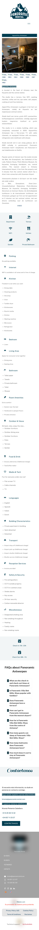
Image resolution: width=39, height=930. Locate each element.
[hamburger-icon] (29, 23)
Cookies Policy (28, 910)
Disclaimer (28, 914)
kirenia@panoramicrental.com (13, 799)
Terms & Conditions (14, 914)
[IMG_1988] (4, 77)
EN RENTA (7, 860)
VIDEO (19, 206)
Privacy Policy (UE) (12, 910)
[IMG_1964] (16, 77)
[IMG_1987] (34, 77)
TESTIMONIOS (8, 865)
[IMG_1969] (28, 77)
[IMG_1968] (22, 77)
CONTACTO (7, 869)
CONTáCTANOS (11, 823)
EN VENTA (6, 856)
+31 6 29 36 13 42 (8, 813)
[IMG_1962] (4, 82)
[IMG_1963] (10, 77)
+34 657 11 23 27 (8, 818)
